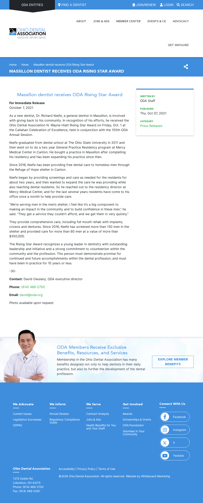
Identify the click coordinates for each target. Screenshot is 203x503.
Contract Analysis (97, 413)
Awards (127, 413)
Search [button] (187, 5)
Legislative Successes (27, 419)
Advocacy (181, 21)
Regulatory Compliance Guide (65, 421)
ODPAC (17, 425)
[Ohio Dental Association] (27, 33)
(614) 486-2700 (33, 287)
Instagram (181, 429)
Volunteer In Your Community (134, 432)
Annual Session (59, 413)
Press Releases (151, 126)
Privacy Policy (86, 468)
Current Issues (22, 413)
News (25, 64)
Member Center (128, 21)
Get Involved (178, 45)
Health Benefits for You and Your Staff (101, 426)
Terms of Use (106, 468)
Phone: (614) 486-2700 (28, 487)
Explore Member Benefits (173, 361)
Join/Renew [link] (146, 5)
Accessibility (67, 468)
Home (13, 64)
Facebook (181, 417)
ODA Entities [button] (32, 5)
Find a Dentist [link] (73, 5)
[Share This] (186, 67)
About (81, 21)
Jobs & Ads (101, 21)
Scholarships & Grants (137, 419)
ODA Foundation (133, 425)
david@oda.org (31, 295)
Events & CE (156, 21)
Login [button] (168, 5)
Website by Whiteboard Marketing (148, 476)
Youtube (181, 455)
